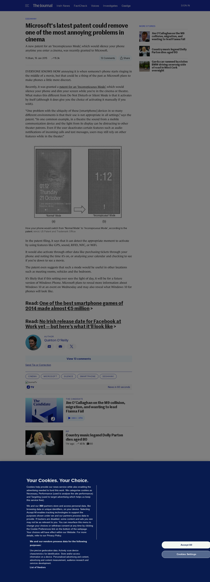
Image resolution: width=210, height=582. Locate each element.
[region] (105, 521)
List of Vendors (38, 567)
